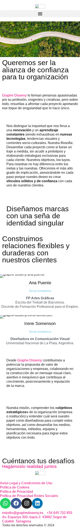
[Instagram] (26, 503)
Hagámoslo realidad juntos (29, 466)
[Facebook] (16, 503)
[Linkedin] (37, 503)
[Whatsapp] (5, 503)
